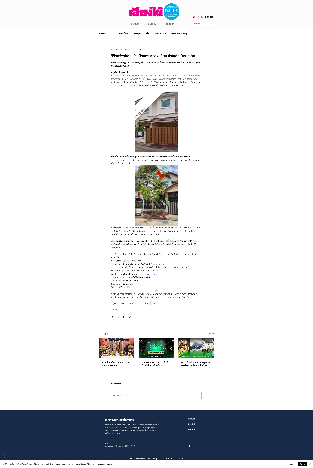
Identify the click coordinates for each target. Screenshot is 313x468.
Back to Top (4, 458)
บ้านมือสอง (156, 303)
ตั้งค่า (292, 464)
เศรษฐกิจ (137, 33)
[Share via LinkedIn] (124, 317)
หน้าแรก (192, 418)
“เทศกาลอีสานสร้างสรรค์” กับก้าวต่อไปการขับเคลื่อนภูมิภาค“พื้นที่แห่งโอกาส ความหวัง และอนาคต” (155, 364)
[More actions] (200, 49)
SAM (122, 303)
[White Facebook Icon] (189, 446)
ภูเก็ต (114, 303)
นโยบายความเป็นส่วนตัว (103, 464)
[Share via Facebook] (112, 317)
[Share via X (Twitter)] (118, 317)
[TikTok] (194, 17)
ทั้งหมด (102, 33)
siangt (107, 446)
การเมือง (123, 33)
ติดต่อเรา (192, 429)
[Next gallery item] (174, 121)
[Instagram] (198, 17)
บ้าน (146, 303)
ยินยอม (302, 464)
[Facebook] (202, 17)
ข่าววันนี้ (191, 424)
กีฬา (148, 33)
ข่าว (112, 33)
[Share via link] (130, 317)
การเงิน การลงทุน (179, 33)
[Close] (310, 464)
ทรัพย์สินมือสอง (134, 303)
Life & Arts (161, 33)
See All (211, 333)
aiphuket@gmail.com (117, 446)
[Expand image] (156, 121)
